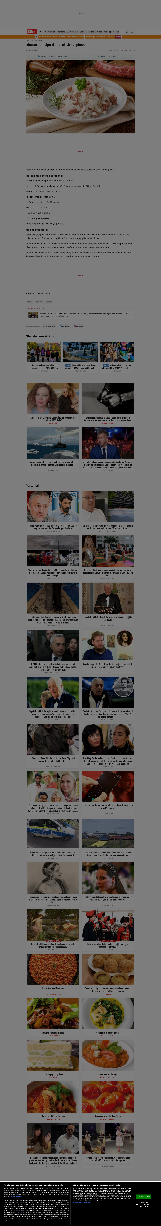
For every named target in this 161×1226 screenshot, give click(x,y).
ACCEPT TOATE (143, 1197)
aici (19, 1212)
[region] (80, 1203)
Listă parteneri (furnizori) (81, 1202)
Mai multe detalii (16, 1196)
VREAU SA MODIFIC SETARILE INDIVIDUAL (143, 1204)
